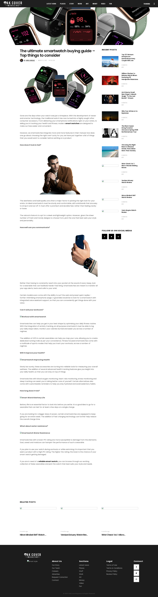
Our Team (56, 568)
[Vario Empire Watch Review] (110, 215)
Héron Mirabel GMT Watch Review (129, 196)
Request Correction (60, 577)
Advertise (56, 574)
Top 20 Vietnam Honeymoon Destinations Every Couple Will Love (128, 58)
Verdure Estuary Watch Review (127, 181)
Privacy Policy (111, 571)
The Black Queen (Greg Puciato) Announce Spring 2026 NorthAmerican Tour (130, 129)
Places (81, 568)
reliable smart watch (48, 461)
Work (81, 574)
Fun (80, 586)
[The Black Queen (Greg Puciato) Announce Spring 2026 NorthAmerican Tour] (110, 133)
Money (81, 580)
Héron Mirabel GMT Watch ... (33, 534)
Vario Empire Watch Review (129, 211)
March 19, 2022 (42, 60)
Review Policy (111, 574)
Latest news (84, 565)
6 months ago (124, 66)
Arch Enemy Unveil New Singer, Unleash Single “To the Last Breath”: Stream (129, 95)
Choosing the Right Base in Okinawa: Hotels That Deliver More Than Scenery (129, 148)
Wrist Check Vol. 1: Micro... (113, 534)
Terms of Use (111, 565)
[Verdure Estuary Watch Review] (110, 185)
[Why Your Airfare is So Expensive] (110, 116)
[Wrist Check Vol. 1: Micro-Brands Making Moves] (110, 170)
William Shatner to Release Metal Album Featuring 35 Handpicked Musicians (130, 76)
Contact (55, 580)
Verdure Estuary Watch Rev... (74, 534)
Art (80, 577)
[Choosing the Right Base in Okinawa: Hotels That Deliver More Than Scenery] (110, 151)
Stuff (81, 571)
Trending (146, 4)
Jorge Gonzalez (29, 60)
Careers (55, 571)
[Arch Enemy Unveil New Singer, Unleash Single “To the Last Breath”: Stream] (110, 99)
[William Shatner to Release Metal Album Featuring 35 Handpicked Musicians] (110, 80)
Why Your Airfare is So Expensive (129, 112)
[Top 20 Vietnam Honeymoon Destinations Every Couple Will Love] (110, 61)
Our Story (55, 565)
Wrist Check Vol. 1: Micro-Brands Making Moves (129, 166)
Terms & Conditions (114, 568)
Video (81, 583)
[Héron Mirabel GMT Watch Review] (110, 200)
